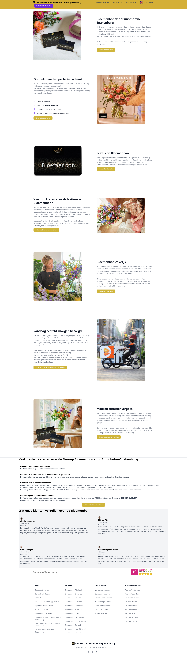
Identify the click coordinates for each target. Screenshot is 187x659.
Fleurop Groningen (132, 617)
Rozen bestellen (101, 613)
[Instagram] (93, 652)
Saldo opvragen (131, 2)
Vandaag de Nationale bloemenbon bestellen (50, 367)
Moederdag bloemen (103, 602)
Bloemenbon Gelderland (74, 606)
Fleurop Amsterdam (132, 590)
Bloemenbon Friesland (73, 590)
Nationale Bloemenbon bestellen (46, 230)
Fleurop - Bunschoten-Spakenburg (95, 643)
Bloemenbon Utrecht (73, 613)
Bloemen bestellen (102, 2)
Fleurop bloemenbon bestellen (109, 437)
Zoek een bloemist (42, 590)
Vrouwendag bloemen (103, 606)
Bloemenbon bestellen (106, 50)
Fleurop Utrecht (131, 602)
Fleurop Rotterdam (132, 594)
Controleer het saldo (42, 594)
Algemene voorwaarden (44, 606)
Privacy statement (41, 609)
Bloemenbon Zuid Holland (74, 617)
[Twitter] (96, 652)
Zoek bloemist (117, 2)
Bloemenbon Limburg (73, 633)
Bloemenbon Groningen (74, 594)
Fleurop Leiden (130, 613)
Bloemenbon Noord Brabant (75, 629)
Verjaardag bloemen (102, 590)
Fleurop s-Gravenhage (133, 598)
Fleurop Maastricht (132, 621)
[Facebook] (89, 652)
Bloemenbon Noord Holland (75, 621)
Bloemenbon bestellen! (43, 6)
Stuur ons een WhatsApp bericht (47, 602)
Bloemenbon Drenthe (73, 598)
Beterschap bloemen (102, 594)
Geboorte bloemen (102, 609)
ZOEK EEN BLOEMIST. (128, 498)
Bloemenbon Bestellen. (43, 118)
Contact (38, 598)
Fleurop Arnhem (131, 606)
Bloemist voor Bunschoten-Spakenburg (136, 160)
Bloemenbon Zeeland (73, 625)
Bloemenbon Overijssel (73, 602)
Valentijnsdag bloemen (103, 598)
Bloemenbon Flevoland (73, 609)
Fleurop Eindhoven (132, 609)
